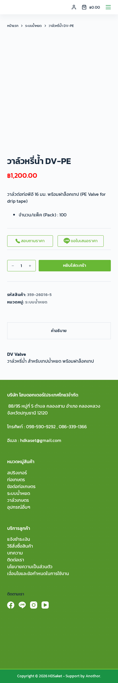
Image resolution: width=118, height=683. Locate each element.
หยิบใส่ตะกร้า (74, 265)
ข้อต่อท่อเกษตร (21, 486)
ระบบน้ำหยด (36, 302)
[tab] (59, 330)
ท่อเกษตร (16, 479)
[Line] (22, 605)
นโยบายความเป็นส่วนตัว (29, 566)
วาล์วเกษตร (18, 500)
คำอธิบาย (59, 331)
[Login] (74, 7)
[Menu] (108, 7)
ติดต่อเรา (15, 559)
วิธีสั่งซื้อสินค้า (20, 545)
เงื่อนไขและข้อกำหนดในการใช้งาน (38, 573)
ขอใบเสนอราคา (84, 240)
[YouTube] (45, 605)
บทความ (15, 552)
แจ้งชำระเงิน (18, 539)
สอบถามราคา (32, 240)
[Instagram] (33, 605)
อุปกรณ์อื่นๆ (18, 507)
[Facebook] (10, 605)
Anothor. (93, 676)
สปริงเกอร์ (17, 472)
